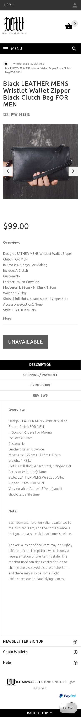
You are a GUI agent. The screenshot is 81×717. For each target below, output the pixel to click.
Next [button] (73, 171)
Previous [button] (7, 171)
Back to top (38, 713)
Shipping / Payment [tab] (40, 375)
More (7, 318)
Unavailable (25, 342)
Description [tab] (40, 365)
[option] (40, 161)
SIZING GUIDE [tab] (40, 385)
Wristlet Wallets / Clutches (28, 63)
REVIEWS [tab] (40, 395)
